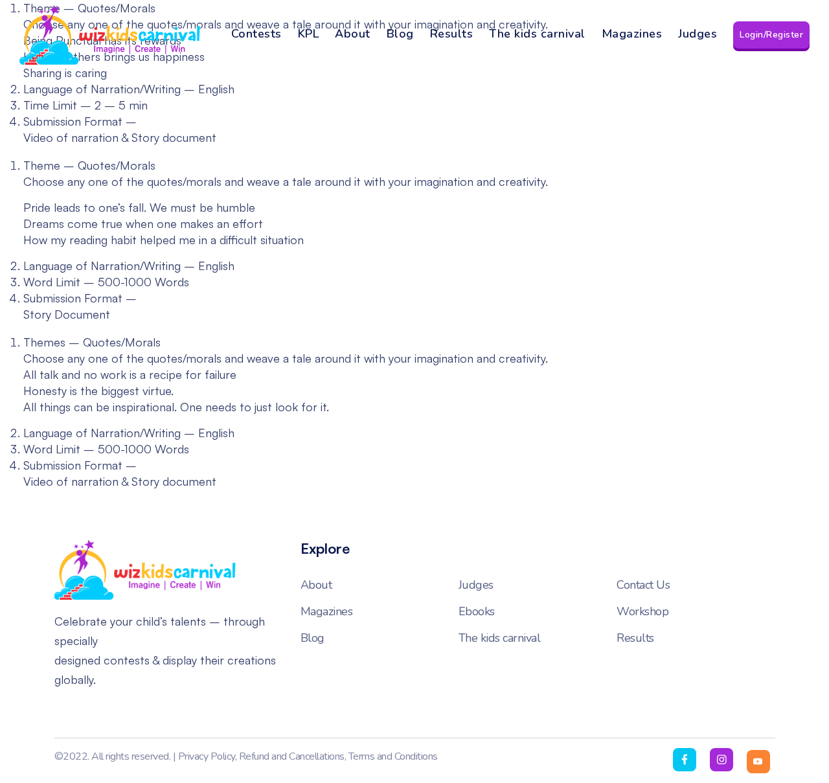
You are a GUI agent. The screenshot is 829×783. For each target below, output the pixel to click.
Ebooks (477, 611)
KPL (308, 33)
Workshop (642, 611)
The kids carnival (537, 33)
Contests (256, 33)
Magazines (632, 33)
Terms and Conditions (393, 756)
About (352, 33)
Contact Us (643, 585)
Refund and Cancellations (292, 756)
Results (451, 33)
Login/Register (771, 34)
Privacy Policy (206, 756)
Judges (697, 33)
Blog (400, 33)
